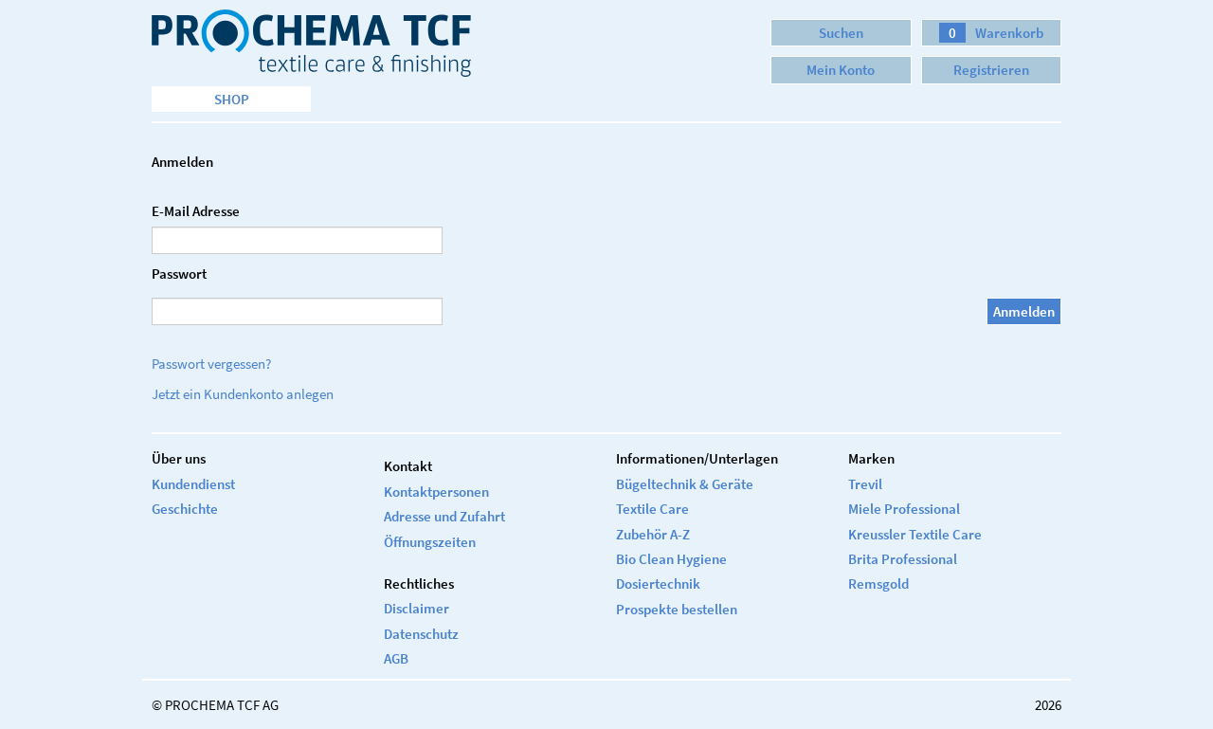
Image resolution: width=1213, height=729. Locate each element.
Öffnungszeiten (430, 542)
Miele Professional (904, 509)
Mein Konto (840, 70)
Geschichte (185, 509)
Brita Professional (902, 559)
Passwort (179, 273)
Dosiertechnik (658, 583)
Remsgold (878, 583)
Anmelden (1024, 311)
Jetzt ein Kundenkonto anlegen (243, 394)
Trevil (865, 484)
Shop (231, 99)
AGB (396, 658)
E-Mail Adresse (196, 211)
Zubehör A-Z (653, 534)
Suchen (841, 33)
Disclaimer (416, 608)
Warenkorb (996, 33)
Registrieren (991, 70)
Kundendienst (193, 484)
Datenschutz (421, 634)
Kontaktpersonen (436, 492)
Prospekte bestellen (676, 609)
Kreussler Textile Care (915, 534)
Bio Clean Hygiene (671, 559)
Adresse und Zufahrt (444, 516)
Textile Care (652, 509)
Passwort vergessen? (211, 364)
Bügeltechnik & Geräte (684, 484)
